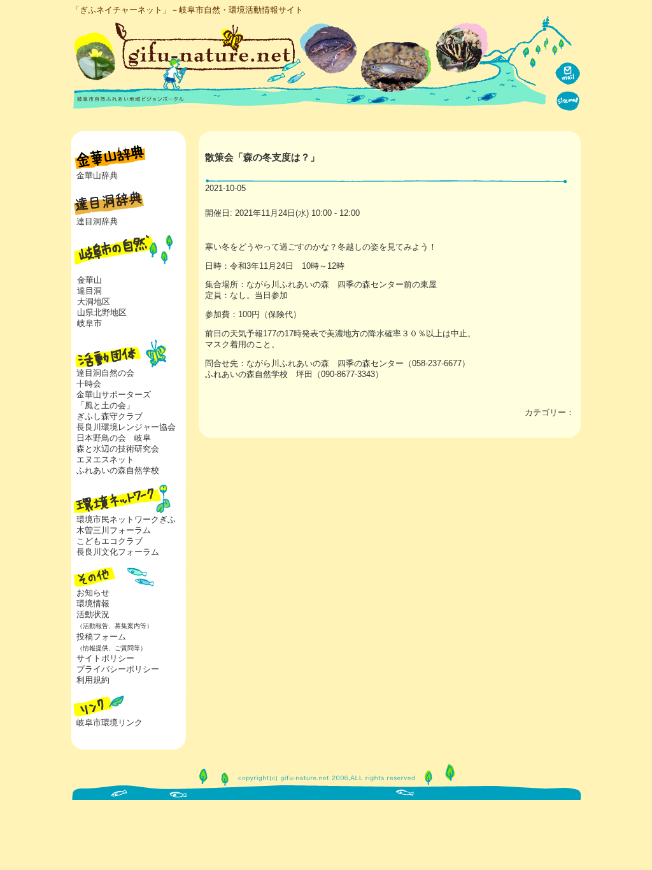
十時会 (88, 384)
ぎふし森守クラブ (109, 416)
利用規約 (93, 680)
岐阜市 (89, 323)
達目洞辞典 (97, 221)
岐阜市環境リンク (109, 722)
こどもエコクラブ (109, 541)
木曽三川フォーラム (113, 530)
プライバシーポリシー (117, 669)
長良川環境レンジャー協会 (126, 427)
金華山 (89, 280)
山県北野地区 (102, 312)
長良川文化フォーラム (117, 552)
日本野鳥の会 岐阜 (113, 438)
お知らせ (93, 592)
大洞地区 (93, 301)
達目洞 (89, 291)
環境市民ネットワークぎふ (126, 519)
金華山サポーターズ (113, 394)
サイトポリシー (105, 658)
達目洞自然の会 (105, 373)
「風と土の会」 (105, 405)
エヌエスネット (105, 459)
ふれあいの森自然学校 (117, 470)
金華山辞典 (97, 175)
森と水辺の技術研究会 (117, 448)
